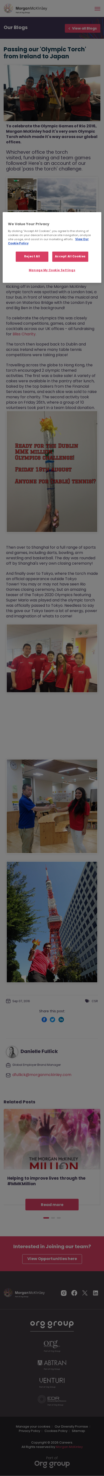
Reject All (32, 256)
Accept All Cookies (70, 256)
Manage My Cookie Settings (52, 270)
